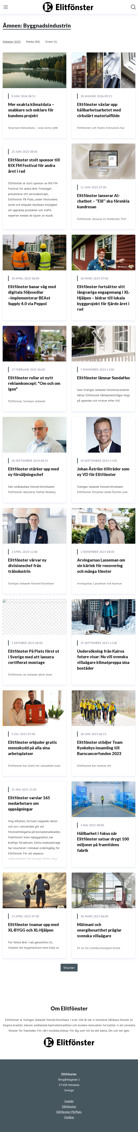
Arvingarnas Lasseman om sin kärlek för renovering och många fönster (101, 566)
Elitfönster (69, 1106)
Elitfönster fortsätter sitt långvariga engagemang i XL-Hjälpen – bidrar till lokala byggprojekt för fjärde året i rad (103, 298)
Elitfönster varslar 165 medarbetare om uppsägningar (29, 803)
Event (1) (51, 42)
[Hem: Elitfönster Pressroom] (68, 7)
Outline (69, 1117)
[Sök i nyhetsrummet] (133, 7)
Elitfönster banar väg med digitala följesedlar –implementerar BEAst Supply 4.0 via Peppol (32, 295)
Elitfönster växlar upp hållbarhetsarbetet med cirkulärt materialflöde (99, 110)
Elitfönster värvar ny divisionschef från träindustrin (27, 566)
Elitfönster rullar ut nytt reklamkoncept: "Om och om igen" (34, 383)
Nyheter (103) (12, 42)
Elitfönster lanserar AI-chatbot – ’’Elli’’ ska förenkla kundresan (103, 201)
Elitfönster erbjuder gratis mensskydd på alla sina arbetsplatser (32, 748)
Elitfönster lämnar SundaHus (103, 377)
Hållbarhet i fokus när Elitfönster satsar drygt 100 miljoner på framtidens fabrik (103, 842)
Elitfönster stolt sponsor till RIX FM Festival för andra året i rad (34, 165)
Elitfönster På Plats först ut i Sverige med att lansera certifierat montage (33, 657)
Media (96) (33, 42)
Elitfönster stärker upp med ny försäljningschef (33, 471)
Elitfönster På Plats (69, 1112)
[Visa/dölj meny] (5, 7)
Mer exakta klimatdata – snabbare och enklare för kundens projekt (31, 110)
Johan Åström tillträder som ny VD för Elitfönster (103, 471)
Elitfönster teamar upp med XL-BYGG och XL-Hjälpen (33, 927)
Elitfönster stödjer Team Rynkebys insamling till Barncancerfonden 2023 (100, 748)
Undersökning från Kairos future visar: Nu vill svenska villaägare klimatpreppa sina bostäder (103, 659)
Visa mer (69, 967)
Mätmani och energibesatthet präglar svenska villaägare (99, 930)
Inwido (69, 1101)
